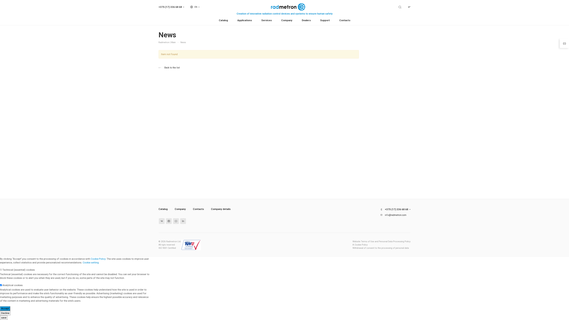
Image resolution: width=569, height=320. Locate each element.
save (3, 317)
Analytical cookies (13, 285)
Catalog (163, 209)
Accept (5, 308)
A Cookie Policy (360, 244)
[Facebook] (169, 221)
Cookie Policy (98, 258)
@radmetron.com (397, 215)
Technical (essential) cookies (19, 269)
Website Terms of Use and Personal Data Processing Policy (381, 241)
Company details (221, 209)
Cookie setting (91, 262)
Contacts (198, 209)
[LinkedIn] (183, 221)
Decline (5, 313)
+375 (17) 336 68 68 (170, 6)
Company (180, 209)
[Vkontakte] (162, 221)
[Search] (400, 7)
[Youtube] (176, 221)
